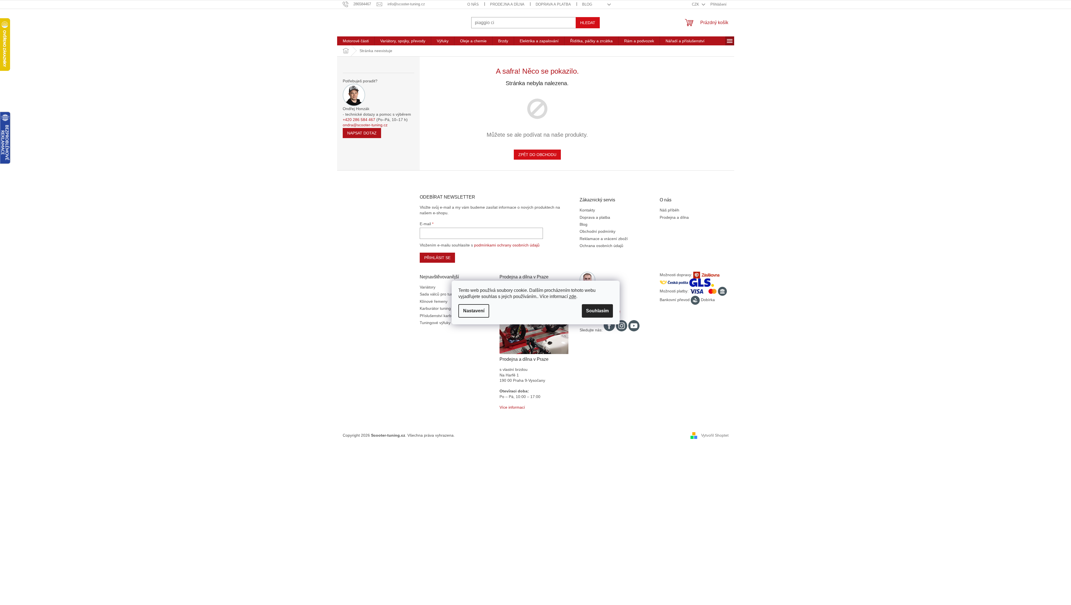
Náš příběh (669, 210)
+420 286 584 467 (359, 119)
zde (572, 296)
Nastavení (473, 310)
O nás (473, 4)
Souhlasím (597, 310)
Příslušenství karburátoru (442, 315)
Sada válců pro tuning (439, 294)
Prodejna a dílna (507, 4)
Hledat (587, 22)
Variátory (427, 287)
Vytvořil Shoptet (715, 435)
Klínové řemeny (433, 301)
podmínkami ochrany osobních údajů (507, 245)
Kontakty (587, 210)
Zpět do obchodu (537, 154)
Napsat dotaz (362, 133)
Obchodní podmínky (597, 231)
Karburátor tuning (435, 308)
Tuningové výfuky (435, 322)
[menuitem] (355, 40)
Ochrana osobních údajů (601, 245)
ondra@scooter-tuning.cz (365, 125)
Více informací (512, 407)
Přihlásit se (437, 257)
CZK (696, 4)
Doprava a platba (553, 4)
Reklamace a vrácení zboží (604, 238)
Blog (587, 4)
